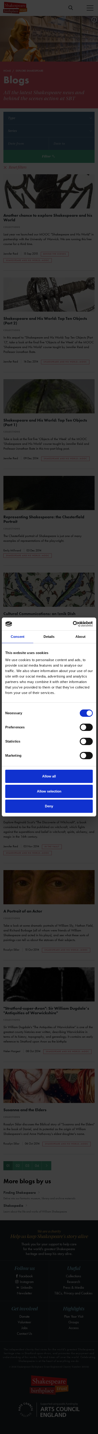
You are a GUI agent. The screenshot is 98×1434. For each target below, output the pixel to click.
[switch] (86, 727)
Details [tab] (49, 637)
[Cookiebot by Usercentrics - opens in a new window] (73, 624)
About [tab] (80, 637)
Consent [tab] (17, 637)
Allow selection (49, 791)
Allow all (49, 776)
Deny (49, 806)
